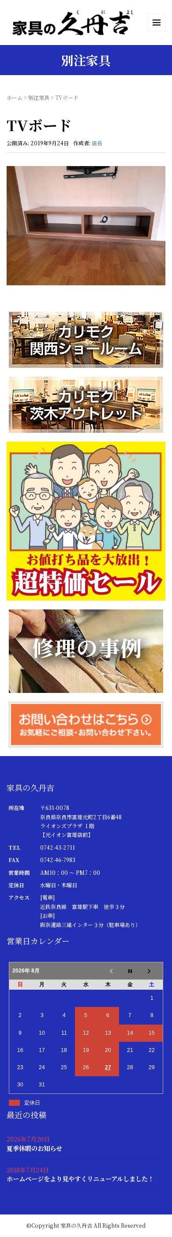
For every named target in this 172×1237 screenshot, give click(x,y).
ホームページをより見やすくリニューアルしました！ (80, 1178)
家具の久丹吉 (76, 1225)
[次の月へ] (152, 971)
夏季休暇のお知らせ (34, 1148)
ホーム (14, 97)
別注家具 (38, 97)
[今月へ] (130, 971)
